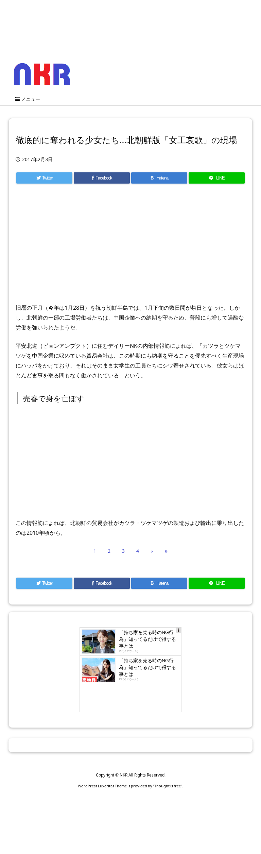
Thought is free (167, 785)
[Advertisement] (130, 246)
